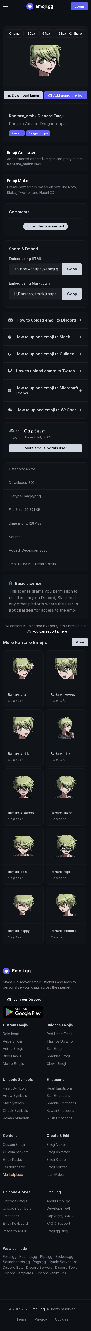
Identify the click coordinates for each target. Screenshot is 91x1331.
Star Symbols (13, 1103)
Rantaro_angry (61, 812)
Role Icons (11, 1034)
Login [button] (79, 6)
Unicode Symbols (17, 1208)
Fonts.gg (10, 1256)
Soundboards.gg (16, 1262)
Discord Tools (66, 1267)
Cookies (62, 1319)
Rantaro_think (60, 753)
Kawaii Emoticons (60, 1110)
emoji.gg (43, 6)
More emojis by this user (45, 448)
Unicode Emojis (15, 1201)
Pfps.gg (46, 1256)
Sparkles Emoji (58, 1056)
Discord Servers (39, 1267)
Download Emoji (25, 95)
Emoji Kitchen (57, 1159)
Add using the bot (67, 95)
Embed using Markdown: (30, 283)
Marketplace (13, 1174)
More (79, 642)
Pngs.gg (39, 1262)
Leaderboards (14, 1167)
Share (77, 33)
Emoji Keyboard (15, 1223)
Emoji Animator (58, 1152)
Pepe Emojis (13, 1041)
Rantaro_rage (60, 872)
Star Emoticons (58, 1095)
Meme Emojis (13, 1064)
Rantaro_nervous (63, 694)
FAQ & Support (58, 1223)
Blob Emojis (12, 1056)
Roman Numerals (16, 1118)
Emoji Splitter (57, 1167)
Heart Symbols (14, 1088)
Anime (30, 469)
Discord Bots (13, 1267)
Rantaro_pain (17, 872)
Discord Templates (18, 1273)
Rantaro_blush (18, 694)
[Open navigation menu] (5, 6)
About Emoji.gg (58, 1201)
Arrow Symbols (15, 1095)
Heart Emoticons (60, 1088)
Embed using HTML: (26, 259)
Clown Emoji (56, 1064)
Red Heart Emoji (59, 1034)
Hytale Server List (63, 1262)
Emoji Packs (12, 1159)
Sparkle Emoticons (61, 1103)
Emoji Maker (56, 1145)
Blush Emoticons (59, 1118)
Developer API (58, 1208)
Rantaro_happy (19, 931)
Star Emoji (54, 1048)
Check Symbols (15, 1110)
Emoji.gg (21, 970)
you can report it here (49, 631)
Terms (22, 1319)
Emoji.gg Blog (57, 1231)
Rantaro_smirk (18, 753)
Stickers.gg (64, 1256)
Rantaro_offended (64, 931)
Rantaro (17, 133)
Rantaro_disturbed (21, 812)
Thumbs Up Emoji (60, 1041)
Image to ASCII (14, 1231)
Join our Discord (26, 999)
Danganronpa (38, 133)
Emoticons (11, 1216)
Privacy (41, 1319)
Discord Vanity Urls (51, 1273)
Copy (72, 269)
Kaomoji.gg (28, 1256)
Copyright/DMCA (60, 1216)
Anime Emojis (13, 1048)
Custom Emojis (14, 1145)
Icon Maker (56, 1174)
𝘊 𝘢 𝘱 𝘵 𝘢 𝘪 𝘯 (34, 431)
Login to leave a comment (45, 226)
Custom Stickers (16, 1152)
